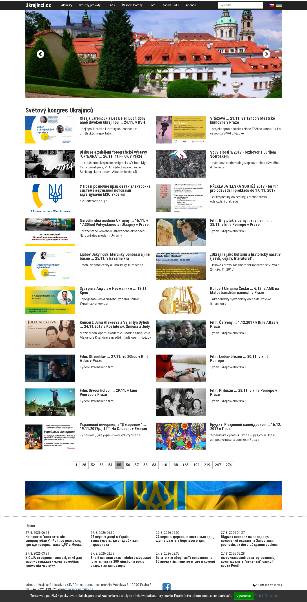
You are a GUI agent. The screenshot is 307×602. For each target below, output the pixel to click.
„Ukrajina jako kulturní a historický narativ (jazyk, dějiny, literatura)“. (245, 256)
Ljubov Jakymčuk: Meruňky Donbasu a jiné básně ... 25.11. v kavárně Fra (115, 256)
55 (119, 465)
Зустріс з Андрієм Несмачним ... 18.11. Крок (114, 290)
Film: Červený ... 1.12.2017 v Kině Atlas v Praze (244, 324)
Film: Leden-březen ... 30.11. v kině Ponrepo (239, 358)
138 (175, 465)
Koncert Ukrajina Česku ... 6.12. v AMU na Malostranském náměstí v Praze (244, 290)
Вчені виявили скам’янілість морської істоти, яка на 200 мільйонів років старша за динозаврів (121, 562)
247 (218, 465)
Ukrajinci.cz (38, 5)
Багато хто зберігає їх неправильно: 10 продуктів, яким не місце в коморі (185, 560)
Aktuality (66, 5)
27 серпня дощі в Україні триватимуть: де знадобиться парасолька (114, 541)
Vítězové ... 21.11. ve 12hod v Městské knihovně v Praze (242, 120)
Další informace (266, 596)
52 (93, 465)
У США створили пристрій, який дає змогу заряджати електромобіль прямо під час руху (53, 562)
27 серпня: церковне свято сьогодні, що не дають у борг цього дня (185, 539)
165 (185, 465)
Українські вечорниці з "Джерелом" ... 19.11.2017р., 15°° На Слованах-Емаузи (113, 426)
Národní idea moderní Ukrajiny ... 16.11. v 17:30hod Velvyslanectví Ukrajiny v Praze (114, 222)
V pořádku (244, 596)
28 (84, 465)
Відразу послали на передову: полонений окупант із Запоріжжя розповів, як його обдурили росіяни (249, 541)
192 (196, 465)
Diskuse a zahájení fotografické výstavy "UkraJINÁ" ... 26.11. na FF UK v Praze (113, 154)
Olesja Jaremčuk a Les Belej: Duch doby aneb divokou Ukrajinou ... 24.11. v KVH (112, 120)
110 (164, 465)
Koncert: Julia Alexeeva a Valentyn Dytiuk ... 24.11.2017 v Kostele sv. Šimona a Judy (115, 324)
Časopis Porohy (132, 5)
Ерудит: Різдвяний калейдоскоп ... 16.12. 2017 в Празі (245, 426)
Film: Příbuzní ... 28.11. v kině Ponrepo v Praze (243, 392)
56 (128, 465)
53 (102, 465)
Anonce (191, 5)
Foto (153, 5)
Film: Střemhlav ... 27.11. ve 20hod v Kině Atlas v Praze (114, 358)
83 (154, 465)
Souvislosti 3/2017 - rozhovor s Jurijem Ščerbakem (243, 154)
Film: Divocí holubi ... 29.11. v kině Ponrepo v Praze (108, 392)
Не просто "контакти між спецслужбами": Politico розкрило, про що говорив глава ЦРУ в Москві (53, 541)
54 (110, 465)
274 (229, 465)
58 (145, 465)
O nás (111, 5)
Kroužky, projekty (89, 5)
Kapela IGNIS (171, 5)
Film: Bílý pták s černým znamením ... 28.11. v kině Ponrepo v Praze (241, 222)
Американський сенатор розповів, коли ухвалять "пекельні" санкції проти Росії (248, 562)
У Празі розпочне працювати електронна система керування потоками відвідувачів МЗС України (115, 190)
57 (137, 465)
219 (207, 465)
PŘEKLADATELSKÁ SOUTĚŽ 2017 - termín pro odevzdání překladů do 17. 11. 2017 (244, 188)
